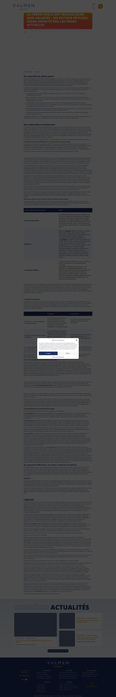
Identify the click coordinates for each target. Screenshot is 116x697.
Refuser (68, 353)
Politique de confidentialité (58, 357)
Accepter (48, 353)
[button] (76, 340)
